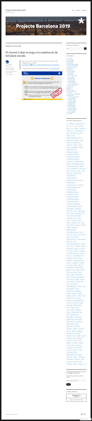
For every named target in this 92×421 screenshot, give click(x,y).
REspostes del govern (71, 321)
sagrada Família (70, 326)
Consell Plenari (80, 185)
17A (70, 126)
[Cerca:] (75, 48)
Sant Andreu (70, 80)
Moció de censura (70, 272)
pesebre (83, 295)
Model (76, 272)
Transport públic (70, 347)
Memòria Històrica (70, 267)
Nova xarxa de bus (70, 279)
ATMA (68, 133)
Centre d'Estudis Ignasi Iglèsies (78, 163)
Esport (75, 234)
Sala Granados (77, 326)
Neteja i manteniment (80, 277)
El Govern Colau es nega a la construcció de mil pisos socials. (32, 54)
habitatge (76, 248)
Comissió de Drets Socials (72, 178)
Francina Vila (70, 98)
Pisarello (72, 298)
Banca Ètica (79, 133)
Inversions (82, 253)
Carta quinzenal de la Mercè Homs (73, 156)
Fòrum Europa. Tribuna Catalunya (73, 244)
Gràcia (69, 74)
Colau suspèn (73, 171)
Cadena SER (69, 142)
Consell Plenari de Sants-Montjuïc (73, 204)
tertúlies (79, 340)
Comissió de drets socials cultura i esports (75, 180)
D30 (67, 213)
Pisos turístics (69, 300)
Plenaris (72, 307)
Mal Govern (81, 265)
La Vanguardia (75, 262)
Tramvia (68, 345)
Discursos (69, 68)
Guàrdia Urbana (70, 248)
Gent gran (83, 244)
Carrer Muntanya (74, 147)
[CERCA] (85, 48)
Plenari (68, 307)
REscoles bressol (78, 319)
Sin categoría (69, 112)
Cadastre (82, 140)
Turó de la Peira (70, 352)
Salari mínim (69, 328)
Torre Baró (81, 343)
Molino (80, 272)
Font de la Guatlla (74, 236)
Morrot (72, 274)
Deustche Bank (69, 218)
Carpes (68, 147)
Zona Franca (80, 364)
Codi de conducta (82, 168)
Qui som (78, 10)
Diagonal (79, 218)
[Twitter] (85, 414)
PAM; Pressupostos (70, 288)
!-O (67, 123)
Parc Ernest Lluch (70, 291)
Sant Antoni (75, 328)
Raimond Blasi (71, 108)
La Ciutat (80, 258)
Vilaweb (74, 364)
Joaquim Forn (71, 102)
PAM (84, 286)
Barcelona (8, 68)
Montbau (68, 274)
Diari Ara (68, 220)
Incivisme (76, 251)
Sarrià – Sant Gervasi (72, 84)
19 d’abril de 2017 (55, 68)
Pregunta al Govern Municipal (73, 94)
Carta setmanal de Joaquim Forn (73, 159)
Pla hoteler (81, 302)
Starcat (74, 335)
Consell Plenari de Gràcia (72, 189)
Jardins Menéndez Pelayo (79, 255)
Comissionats (69, 173)
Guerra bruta (77, 246)
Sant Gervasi (81, 328)
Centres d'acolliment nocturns (72, 166)
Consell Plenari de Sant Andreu (73, 199)
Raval (68, 314)
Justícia (75, 258)
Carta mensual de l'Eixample (72, 152)
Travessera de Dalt (78, 347)
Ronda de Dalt (79, 321)
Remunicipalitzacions (74, 314)
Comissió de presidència (71, 185)
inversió (68, 255)
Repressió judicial (70, 317)
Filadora (68, 236)
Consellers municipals (71, 64)
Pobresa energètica (70, 310)
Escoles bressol (70, 234)
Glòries (68, 246)
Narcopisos (73, 277)
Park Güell (69, 293)
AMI (72, 128)
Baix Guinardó (73, 133)
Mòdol (68, 277)
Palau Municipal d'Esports (72, 286)
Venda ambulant (70, 359)
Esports (79, 234)
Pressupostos (78, 310)
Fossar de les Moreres (81, 239)
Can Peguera (69, 145)
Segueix (68, 384)
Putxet (81, 312)
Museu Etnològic (79, 274)
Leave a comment (9, 74)
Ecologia (68, 222)
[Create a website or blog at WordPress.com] (16, 414)
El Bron (82, 222)
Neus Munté (69, 89)
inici (73, 10)
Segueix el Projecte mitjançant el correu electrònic (76, 372)
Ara (73, 130)
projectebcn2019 (9, 64)
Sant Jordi (68, 331)
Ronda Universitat (70, 324)
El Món (68, 225)
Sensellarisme (79, 331)
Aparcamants (82, 128)
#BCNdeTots (71, 123)
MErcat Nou (69, 269)
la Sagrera (69, 262)
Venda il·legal (77, 359)
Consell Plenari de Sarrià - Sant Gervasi (74, 206)
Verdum (82, 359)
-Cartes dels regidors (72, 96)
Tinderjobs (69, 343)
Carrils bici (81, 147)
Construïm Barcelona (71, 65)
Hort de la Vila (82, 248)
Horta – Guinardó (71, 75)
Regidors (69, 95)
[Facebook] (82, 414)
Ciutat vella (70, 71)
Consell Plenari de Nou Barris (72, 196)
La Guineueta (69, 260)
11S (67, 126)
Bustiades (69, 61)
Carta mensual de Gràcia (71, 149)
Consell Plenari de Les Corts (72, 194)
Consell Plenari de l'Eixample (72, 192)
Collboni (78, 171)
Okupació (77, 279)
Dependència (78, 213)
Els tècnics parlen (70, 85)
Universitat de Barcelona (71, 354)
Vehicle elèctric (82, 357)
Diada (75, 218)
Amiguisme (76, 128)
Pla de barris (75, 302)
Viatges (80, 361)
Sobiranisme (69, 335)
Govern (72, 246)
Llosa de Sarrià (70, 265)
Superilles (79, 335)
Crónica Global (70, 211)
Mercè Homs (70, 106)
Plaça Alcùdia (69, 305)
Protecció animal (75, 312)
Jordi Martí (12, 69)
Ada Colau (81, 126)
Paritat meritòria (78, 291)
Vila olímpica (69, 364)
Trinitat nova (75, 350)
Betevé (80, 138)
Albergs (68, 128)
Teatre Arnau (69, 340)
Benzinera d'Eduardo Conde (72, 138)
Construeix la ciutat (71, 67)
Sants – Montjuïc (71, 82)
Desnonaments (78, 215)
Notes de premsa (70, 91)
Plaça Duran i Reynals (77, 305)
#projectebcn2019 (79, 123)
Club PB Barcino (74, 168)
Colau (68, 171)
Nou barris (70, 78)
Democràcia (72, 213)
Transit (72, 345)
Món (68, 88)
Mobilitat (82, 269)
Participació (69, 295)
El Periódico (77, 225)
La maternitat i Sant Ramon (78, 260)
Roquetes (76, 324)
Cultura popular (81, 211)
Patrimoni (74, 295)
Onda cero (82, 279)
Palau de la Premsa (73, 284)
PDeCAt (79, 295)
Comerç (83, 171)
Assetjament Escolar (80, 130)
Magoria (75, 265)
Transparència (78, 345)
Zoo (85, 364)
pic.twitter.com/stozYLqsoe (52, 65)
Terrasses (75, 340)
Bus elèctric (76, 140)
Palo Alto (80, 286)
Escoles (81, 232)
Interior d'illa (69, 253)
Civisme (68, 168)
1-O (85, 123)
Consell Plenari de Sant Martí (72, 201)
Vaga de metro (69, 357)
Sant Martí (70, 81)
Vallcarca (75, 357)
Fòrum (75, 241)
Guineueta (83, 246)
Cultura (75, 211)
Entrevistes (69, 87)
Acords (76, 126)
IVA (72, 255)
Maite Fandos (71, 105)
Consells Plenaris (70, 208)
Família (83, 234)
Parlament (74, 293)
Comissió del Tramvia (71, 182)
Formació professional (71, 239)
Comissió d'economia (77, 173)
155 (73, 126)
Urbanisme (11, 72)
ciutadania (82, 166)
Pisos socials (78, 298)
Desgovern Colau (70, 215)
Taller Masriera (79, 338)
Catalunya (69, 63)
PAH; (68, 284)
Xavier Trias (70, 111)
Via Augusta (69, 361)
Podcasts (69, 92)
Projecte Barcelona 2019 (16, 10)
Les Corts (70, 77)
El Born (78, 222)
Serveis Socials (77, 333)
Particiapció (79, 293)
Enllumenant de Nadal (71, 229)
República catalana (70, 319)
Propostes (69, 312)
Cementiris (69, 163)
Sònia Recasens (71, 109)
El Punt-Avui (83, 225)
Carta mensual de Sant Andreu (72, 154)
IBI (67, 251)
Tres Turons (69, 350)
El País (72, 225)
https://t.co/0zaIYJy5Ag (38, 65)
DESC (83, 213)
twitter (75, 352)
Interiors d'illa (76, 253)
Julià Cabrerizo (70, 258)
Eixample (70, 72)
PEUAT (68, 298)
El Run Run (69, 227)
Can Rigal (75, 145)
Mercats (74, 269)
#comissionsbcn (26, 65)
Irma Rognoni (71, 99)
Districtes (69, 70)
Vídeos (68, 113)
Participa (84, 10)
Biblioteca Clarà (70, 140)
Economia (73, 222)
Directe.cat (74, 220)
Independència (82, 251)
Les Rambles (81, 262)
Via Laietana (75, 361)
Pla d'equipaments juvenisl (78, 300)
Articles (68, 58)
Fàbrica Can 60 (69, 241)
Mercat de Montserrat (79, 267)
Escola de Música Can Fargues (72, 232)
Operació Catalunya (70, 281)
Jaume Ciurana (71, 101)
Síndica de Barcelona (71, 338)
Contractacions (78, 208)
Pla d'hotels (69, 302)
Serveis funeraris (70, 333)
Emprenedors (74, 227)
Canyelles (80, 145)
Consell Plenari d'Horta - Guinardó (73, 187)
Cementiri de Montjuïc (78, 161)
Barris (73, 135)
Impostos (71, 251)
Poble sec (77, 307)
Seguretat (74, 331)
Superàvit (84, 335)
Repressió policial (78, 317)
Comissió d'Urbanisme (10, 71)
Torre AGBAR (75, 343)
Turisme (80, 350)
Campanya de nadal (76, 142)
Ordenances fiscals (79, 281)
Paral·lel (77, 288)
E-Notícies (79, 220)
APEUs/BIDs (69, 130)
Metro (78, 269)
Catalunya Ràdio (70, 161)
